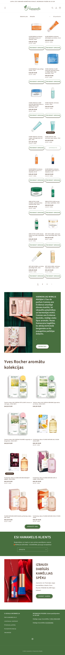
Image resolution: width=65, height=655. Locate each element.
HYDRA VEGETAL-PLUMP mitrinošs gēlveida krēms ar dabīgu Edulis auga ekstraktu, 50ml (36, 105)
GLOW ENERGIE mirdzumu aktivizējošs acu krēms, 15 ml (53, 37)
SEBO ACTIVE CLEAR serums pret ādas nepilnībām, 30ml (52, 202)
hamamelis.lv (29, 651)
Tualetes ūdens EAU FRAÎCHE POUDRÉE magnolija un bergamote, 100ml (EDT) (18, 440)
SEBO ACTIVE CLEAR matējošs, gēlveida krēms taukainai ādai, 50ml (35, 203)
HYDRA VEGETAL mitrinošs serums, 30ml (52, 103)
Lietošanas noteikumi (11, 621)
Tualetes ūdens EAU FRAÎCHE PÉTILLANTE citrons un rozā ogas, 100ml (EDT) (18, 403)
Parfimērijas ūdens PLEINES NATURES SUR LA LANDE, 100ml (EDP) (45, 478)
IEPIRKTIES (42, 346)
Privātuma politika (10, 625)
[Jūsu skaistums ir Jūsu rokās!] (46, 550)
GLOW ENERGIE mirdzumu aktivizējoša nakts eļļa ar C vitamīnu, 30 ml (52, 170)
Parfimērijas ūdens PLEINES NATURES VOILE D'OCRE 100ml (46, 516)
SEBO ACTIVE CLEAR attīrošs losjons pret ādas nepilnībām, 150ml (36, 235)
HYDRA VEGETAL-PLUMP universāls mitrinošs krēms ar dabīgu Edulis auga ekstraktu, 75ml (52, 71)
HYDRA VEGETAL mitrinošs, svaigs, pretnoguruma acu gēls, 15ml (36, 138)
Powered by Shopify (37, 651)
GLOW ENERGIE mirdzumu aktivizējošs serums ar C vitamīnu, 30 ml (35, 170)
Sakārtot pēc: (24, 16)
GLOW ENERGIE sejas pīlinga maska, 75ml (36, 69)
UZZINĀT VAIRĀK (44, 596)
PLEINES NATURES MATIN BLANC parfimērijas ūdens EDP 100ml (17, 516)
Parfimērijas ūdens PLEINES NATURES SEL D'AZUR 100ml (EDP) (46, 440)
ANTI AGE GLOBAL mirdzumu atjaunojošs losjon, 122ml (52, 267)
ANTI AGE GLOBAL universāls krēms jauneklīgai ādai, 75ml (52, 234)
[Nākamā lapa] (51, 284)
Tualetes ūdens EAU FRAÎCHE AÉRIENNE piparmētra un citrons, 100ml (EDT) (46, 403)
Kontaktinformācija (10, 628)
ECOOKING (49, 623)
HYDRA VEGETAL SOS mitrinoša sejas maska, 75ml (52, 137)
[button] (5, 8)
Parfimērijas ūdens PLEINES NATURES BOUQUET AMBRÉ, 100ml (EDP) (17, 478)
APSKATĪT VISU (32, 526)
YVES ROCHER (54, 619)
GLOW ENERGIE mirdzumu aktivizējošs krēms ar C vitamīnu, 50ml (35, 38)
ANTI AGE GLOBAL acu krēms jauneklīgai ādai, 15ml (36, 267)
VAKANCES (7, 632)
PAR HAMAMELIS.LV (10, 617)
